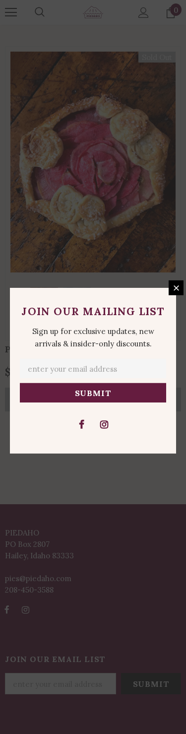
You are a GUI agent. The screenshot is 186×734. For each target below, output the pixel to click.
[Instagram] (104, 423)
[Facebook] (81, 423)
